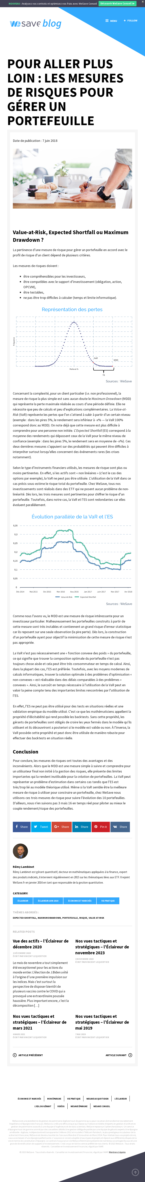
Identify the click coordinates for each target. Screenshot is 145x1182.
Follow (132, 20)
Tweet (44, 827)
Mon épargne (54, 1098)
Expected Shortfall (24, 917)
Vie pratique (108, 900)
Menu (113, 21)
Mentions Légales (117, 1152)
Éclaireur (23, 900)
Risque (83, 917)
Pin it (103, 827)
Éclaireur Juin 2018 (48, 900)
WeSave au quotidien (97, 1098)
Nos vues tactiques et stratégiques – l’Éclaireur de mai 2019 (102, 1022)
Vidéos (61, 1106)
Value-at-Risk (96, 917)
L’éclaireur (121, 1098)
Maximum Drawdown (49, 917)
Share (24, 827)
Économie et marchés (80, 900)
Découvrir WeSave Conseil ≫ (117, 3)
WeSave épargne (79, 1106)
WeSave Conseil (101, 1106)
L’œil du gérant (43, 1106)
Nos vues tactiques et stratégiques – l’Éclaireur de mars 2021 (39, 1022)
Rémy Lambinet (23, 867)
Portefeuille (70, 917)
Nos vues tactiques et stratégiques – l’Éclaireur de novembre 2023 (102, 946)
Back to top (135, 1172)
